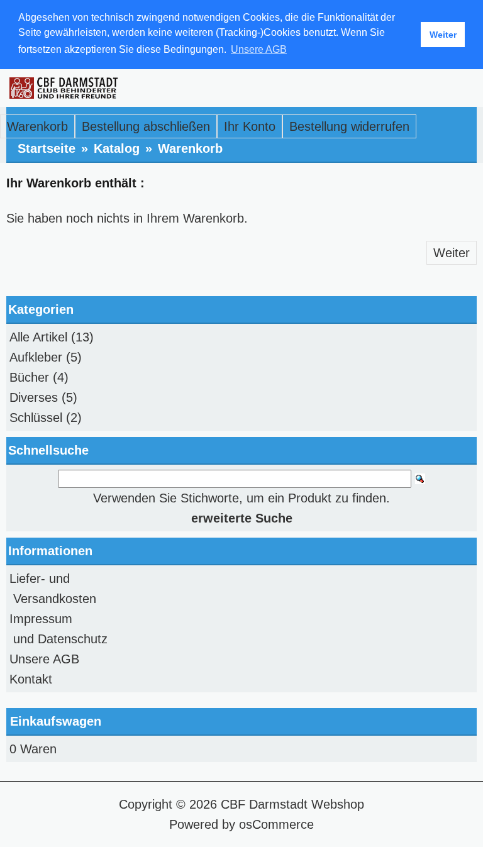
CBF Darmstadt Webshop (292, 804)
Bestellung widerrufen (349, 126)
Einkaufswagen (55, 721)
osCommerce (276, 824)
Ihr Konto (249, 126)
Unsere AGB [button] (259, 49)
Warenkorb (37, 126)
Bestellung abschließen (146, 126)
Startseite (46, 148)
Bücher (29, 377)
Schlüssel (35, 417)
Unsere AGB (44, 659)
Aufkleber (35, 357)
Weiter (451, 253)
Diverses (33, 397)
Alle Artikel (38, 337)
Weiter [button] (443, 35)
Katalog (117, 148)
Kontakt (30, 679)
